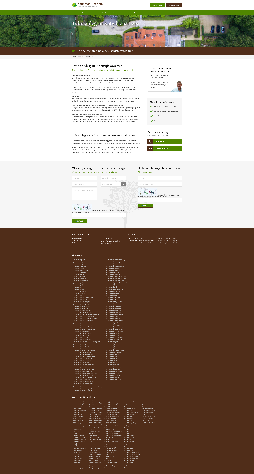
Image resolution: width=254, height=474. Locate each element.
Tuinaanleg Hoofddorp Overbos (116, 280)
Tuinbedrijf (129, 420)
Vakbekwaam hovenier (148, 409)
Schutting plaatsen (111, 439)
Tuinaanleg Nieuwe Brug (114, 311)
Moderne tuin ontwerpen (113, 416)
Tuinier (128, 434)
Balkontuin (76, 432)
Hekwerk (91, 441)
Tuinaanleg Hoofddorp (114, 275)
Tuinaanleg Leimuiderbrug (115, 301)
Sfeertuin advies (110, 449)
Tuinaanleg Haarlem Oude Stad (82, 345)
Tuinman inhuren (130, 441)
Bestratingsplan (77, 455)
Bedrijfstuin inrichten (79, 437)
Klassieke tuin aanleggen (96, 460)
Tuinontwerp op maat (132, 457)
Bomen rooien (77, 460)
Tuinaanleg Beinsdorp (79, 273)
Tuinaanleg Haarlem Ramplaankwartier (84, 357)
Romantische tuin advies (113, 434)
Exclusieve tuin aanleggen (96, 424)
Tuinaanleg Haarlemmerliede (116, 265)
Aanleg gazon (77, 409)
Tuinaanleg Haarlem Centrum (81, 301)
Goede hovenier (93, 434)
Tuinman (128, 439)
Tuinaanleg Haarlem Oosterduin (82, 339)
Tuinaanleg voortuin (131, 415)
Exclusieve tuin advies (95, 426)
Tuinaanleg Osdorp (113, 324)
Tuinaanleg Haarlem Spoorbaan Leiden (84, 370)
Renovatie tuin (110, 430)
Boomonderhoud (78, 466)
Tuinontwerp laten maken (133, 455)
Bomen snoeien (77, 462)
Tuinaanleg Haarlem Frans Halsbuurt (83, 313)
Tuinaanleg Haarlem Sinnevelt (81, 362)
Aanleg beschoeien (78, 405)
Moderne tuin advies (111, 415)
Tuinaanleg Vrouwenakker (115, 368)
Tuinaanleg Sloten (113, 345)
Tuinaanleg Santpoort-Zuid (115, 339)
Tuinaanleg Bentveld (79, 275)
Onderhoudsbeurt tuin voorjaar (114, 426)
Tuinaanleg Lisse (112, 305)
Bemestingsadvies (78, 447)
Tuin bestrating (130, 401)
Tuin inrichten (129, 403)
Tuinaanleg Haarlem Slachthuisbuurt (83, 364)
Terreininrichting (110, 466)
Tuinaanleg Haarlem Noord (81, 336)
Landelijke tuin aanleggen (113, 403)
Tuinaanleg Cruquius (79, 284)
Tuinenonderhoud (131, 424)
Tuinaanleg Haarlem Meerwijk (81, 332)
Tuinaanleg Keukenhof (114, 292)
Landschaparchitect (111, 409)
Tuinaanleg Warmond (114, 370)
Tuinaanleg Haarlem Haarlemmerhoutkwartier (86, 315)
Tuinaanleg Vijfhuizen (113, 364)
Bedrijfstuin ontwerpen (79, 441)
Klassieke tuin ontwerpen (96, 464)
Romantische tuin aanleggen (114, 432)
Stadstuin (108, 458)
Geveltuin (91, 430)
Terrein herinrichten (111, 462)
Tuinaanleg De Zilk (78, 288)
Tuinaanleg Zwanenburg (114, 379)
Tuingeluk (128, 426)
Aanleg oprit (76, 413)
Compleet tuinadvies (94, 401)
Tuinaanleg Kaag (112, 286)
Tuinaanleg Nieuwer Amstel (115, 315)
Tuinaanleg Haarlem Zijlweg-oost (82, 389)
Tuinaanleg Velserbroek (114, 362)
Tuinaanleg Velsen (113, 360)
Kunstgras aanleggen (95, 468)
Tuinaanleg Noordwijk (114, 318)
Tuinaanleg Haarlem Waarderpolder (83, 383)
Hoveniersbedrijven (94, 453)
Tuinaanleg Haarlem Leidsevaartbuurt (84, 330)
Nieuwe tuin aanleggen (112, 418)
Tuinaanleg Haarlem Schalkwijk (82, 360)
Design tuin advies (94, 411)
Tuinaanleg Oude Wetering (115, 326)
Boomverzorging (78, 468)
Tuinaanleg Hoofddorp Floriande (117, 278)
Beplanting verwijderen (79, 449)
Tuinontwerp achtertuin (132, 453)
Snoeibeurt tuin (110, 457)
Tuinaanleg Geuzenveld (79, 294)
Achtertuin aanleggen (79, 426)
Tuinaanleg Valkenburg (114, 358)
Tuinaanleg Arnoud (78, 269)
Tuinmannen (129, 445)
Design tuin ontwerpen (95, 413)
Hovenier (91, 443)
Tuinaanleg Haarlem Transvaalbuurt (83, 376)
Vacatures (145, 407)
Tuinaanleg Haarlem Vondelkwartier (83, 381)
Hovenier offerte (93, 447)
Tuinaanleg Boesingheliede (80, 280)
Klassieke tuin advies (95, 462)
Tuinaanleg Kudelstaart (114, 294)
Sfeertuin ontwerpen (111, 451)
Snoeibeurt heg (110, 455)
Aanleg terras (77, 418)
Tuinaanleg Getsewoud (79, 292)
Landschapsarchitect (111, 411)
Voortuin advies (146, 420)
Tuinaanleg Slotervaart (114, 347)
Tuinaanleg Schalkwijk (114, 343)
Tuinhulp (128, 432)
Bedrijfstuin (76, 434)
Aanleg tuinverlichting (79, 420)
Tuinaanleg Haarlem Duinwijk (81, 309)
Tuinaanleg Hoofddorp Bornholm (117, 276)
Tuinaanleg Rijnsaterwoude (115, 330)
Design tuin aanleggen (95, 409)
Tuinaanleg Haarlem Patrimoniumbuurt (84, 351)
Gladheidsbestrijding (94, 432)
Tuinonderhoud (130, 449)
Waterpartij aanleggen (148, 422)
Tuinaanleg (129, 411)
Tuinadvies (129, 416)
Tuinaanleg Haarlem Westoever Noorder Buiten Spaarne (89, 387)
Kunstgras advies (110, 401)
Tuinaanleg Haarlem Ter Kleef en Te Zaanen (85, 374)
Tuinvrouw (145, 401)
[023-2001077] (157, 5)
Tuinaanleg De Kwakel (79, 286)
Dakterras (92, 407)
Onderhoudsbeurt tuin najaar (114, 424)
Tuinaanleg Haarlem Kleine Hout (82, 322)
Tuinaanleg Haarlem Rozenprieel (82, 358)
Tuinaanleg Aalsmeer (79, 259)
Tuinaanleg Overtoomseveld (115, 328)
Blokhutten (76, 457)
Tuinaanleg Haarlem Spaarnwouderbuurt (84, 368)
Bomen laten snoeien (79, 458)
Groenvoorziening (94, 437)
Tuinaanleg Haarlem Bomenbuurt (82, 299)
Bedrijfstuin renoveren (79, 443)
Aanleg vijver (77, 422)
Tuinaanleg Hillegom (113, 273)
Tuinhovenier (129, 428)
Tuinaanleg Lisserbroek (114, 307)
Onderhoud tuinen (111, 422)
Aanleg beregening (78, 403)
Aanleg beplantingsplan (80, 401)
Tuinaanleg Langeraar (114, 297)
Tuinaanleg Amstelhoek (79, 263)
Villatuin (144, 415)
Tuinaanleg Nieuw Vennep (115, 309)
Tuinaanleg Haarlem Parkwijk (81, 349)
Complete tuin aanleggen (96, 403)
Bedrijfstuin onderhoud (79, 439)
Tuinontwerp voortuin (132, 458)
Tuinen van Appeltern (132, 422)
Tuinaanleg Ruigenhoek (114, 334)
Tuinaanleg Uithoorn (113, 357)
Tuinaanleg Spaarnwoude (115, 353)
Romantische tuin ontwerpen (114, 436)
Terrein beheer (110, 460)
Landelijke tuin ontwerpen (113, 407)
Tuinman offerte (130, 443)
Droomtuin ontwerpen (95, 418)
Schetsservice (110, 437)
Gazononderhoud (94, 428)
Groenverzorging (93, 436)
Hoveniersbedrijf (93, 451)
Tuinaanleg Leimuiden (114, 299)
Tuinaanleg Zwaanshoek (114, 378)
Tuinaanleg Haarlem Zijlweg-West (82, 391)
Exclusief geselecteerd (95, 420)
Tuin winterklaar (130, 409)
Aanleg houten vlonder (79, 411)
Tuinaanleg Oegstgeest (114, 322)
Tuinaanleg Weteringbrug (115, 372)
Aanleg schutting (78, 416)
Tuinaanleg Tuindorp (113, 355)
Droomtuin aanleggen (95, 415)
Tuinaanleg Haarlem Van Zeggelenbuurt (84, 378)
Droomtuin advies (94, 416)
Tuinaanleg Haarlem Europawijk (82, 311)
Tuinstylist (128, 466)
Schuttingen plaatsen (112, 441)
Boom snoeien (77, 464)
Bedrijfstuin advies (78, 436)
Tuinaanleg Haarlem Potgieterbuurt (83, 355)
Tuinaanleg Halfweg (113, 269)
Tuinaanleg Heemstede (114, 271)
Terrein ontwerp (110, 464)
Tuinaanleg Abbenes (79, 261)
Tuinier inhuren (130, 436)
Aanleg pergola (77, 415)
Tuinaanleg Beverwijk (79, 276)
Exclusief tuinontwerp (95, 422)
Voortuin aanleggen (147, 418)
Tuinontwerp (129, 451)
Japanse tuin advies (94, 457)
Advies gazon (77, 430)
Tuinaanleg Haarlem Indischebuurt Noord (85, 318)
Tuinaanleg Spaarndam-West (116, 351)
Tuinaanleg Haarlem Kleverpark (82, 324)
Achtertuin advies (78, 428)
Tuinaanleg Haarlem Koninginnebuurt (83, 326)
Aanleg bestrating (78, 407)
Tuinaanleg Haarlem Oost (80, 337)
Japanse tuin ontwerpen (95, 458)
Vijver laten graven (147, 413)
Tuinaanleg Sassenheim (114, 341)
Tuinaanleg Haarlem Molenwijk (82, 334)
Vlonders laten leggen (148, 416)
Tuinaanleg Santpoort (114, 336)
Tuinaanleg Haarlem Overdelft (81, 347)
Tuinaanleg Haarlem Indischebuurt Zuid (84, 320)
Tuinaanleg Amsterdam (79, 267)
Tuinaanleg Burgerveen (79, 282)
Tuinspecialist (129, 464)
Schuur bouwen (110, 443)
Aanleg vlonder (77, 424)
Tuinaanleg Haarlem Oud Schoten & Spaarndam (86, 341)
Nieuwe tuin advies (111, 420)
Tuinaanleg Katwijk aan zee (115, 290)
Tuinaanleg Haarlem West (80, 385)
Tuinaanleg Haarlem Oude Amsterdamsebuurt (86, 343)
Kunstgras (92, 466)
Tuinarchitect (129, 418)
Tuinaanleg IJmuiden (113, 284)
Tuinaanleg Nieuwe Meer (115, 313)
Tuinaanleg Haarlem (79, 295)
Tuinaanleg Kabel (112, 288)
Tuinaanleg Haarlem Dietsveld (81, 307)
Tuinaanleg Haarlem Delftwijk (81, 303)
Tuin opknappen (130, 405)
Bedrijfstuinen (77, 445)
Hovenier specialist (94, 449)
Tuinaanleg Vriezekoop (114, 366)
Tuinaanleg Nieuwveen (114, 316)
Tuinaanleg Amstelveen (79, 265)
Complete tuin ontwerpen (96, 405)
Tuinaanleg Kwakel (113, 295)
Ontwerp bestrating (111, 428)
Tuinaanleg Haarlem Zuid (115, 259)
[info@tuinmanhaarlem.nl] (174, 5)
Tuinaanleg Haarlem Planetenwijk (82, 353)
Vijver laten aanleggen (148, 411)
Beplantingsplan (77, 451)
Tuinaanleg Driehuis (79, 290)
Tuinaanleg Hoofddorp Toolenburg (117, 282)
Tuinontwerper (130, 460)
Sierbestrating (110, 453)
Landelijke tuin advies (112, 405)
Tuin (107, 468)
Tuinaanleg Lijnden (113, 303)
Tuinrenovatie (129, 462)
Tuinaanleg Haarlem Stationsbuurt (83, 372)
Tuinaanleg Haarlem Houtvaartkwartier (84, 316)
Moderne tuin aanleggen (113, 413)
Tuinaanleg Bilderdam (79, 278)
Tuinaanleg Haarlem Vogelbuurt (82, 379)
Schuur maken (110, 445)
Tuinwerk (144, 405)
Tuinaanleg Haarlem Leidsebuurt (82, 328)
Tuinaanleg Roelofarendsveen (116, 332)
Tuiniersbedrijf (130, 437)
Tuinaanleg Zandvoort (114, 376)
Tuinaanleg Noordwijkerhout (115, 320)
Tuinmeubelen (130, 447)
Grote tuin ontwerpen (95, 439)
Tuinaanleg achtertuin (132, 413)
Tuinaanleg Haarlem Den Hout (81, 305)
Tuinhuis (128, 430)
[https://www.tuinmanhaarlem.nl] (87, 5)
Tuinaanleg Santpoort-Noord (115, 337)
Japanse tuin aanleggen (95, 455)
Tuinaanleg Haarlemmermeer (116, 267)
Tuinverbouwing (130, 468)
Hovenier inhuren (94, 445)
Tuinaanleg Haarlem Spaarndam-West (84, 366)
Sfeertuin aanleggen (111, 447)
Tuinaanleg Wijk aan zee (114, 374)
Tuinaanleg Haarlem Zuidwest (116, 263)
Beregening (76, 453)
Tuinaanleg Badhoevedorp (80, 271)
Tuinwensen (145, 403)
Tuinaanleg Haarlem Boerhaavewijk (83, 297)
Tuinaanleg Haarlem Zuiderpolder (117, 261)
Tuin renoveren (130, 407)
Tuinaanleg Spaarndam (114, 349)
